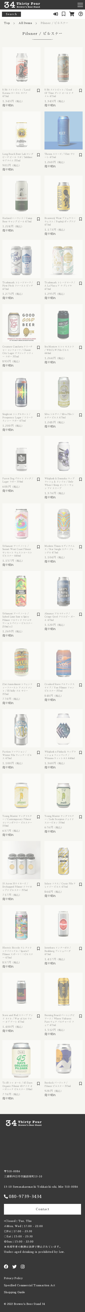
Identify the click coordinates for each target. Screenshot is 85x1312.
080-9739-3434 (25, 1196)
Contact (42, 1209)
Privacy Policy (13, 1278)
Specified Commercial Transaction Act (29, 1285)
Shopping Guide (14, 1292)
